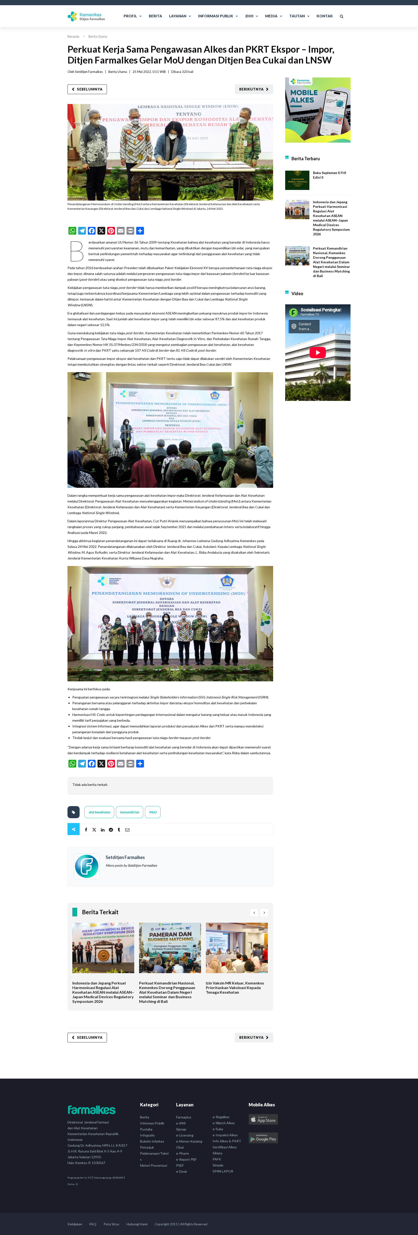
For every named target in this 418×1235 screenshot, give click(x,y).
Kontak (325, 16)
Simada (218, 1165)
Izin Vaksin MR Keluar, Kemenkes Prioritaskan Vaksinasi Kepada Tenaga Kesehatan (235, 987)
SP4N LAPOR (223, 1171)
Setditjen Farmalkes (89, 72)
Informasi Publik (215, 16)
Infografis (147, 1135)
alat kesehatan (99, 812)
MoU (153, 812)
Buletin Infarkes (152, 1141)
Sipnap (181, 1129)
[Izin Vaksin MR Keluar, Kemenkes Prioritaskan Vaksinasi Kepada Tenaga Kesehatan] (237, 952)
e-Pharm (182, 1153)
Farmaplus (183, 1117)
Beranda (73, 36)
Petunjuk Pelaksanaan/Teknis (154, 1153)
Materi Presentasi (153, 1165)
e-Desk (181, 1171)
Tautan (297, 16)
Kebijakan (74, 1224)
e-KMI (181, 1123)
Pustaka (146, 1129)
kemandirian (129, 812)
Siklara (217, 1153)
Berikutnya (251, 89)
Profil (130, 16)
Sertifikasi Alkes (225, 1147)
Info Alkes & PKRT (227, 1141)
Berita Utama (98, 36)
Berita (155, 16)
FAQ (93, 1224)
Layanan (177, 16)
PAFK (217, 1159)
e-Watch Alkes (224, 1123)
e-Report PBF (186, 1159)
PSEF (180, 1165)
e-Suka (218, 1129)
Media (271, 16)
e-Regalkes (221, 1117)
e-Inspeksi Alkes (225, 1135)
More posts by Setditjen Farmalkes (131, 865)
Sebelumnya (90, 89)
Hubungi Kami (137, 1224)
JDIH (249, 16)
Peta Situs (111, 1224)
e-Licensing (185, 1135)
